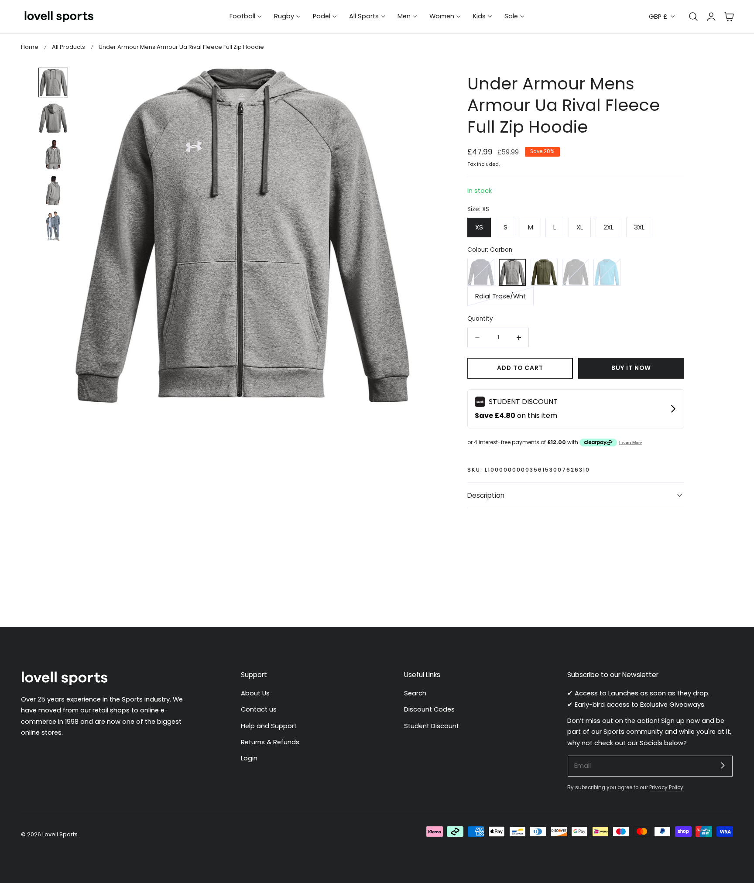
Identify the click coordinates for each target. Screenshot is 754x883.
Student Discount (431, 726)
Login (249, 758)
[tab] (53, 82)
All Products (68, 47)
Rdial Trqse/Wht (500, 296)
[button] (729, 16)
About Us (255, 693)
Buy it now (631, 368)
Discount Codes (429, 709)
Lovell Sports (60, 834)
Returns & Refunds (270, 742)
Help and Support (269, 726)
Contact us (259, 709)
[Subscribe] (722, 765)
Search (415, 693)
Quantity (480, 319)
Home (29, 47)
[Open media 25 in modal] (395, 83)
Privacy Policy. (666, 787)
